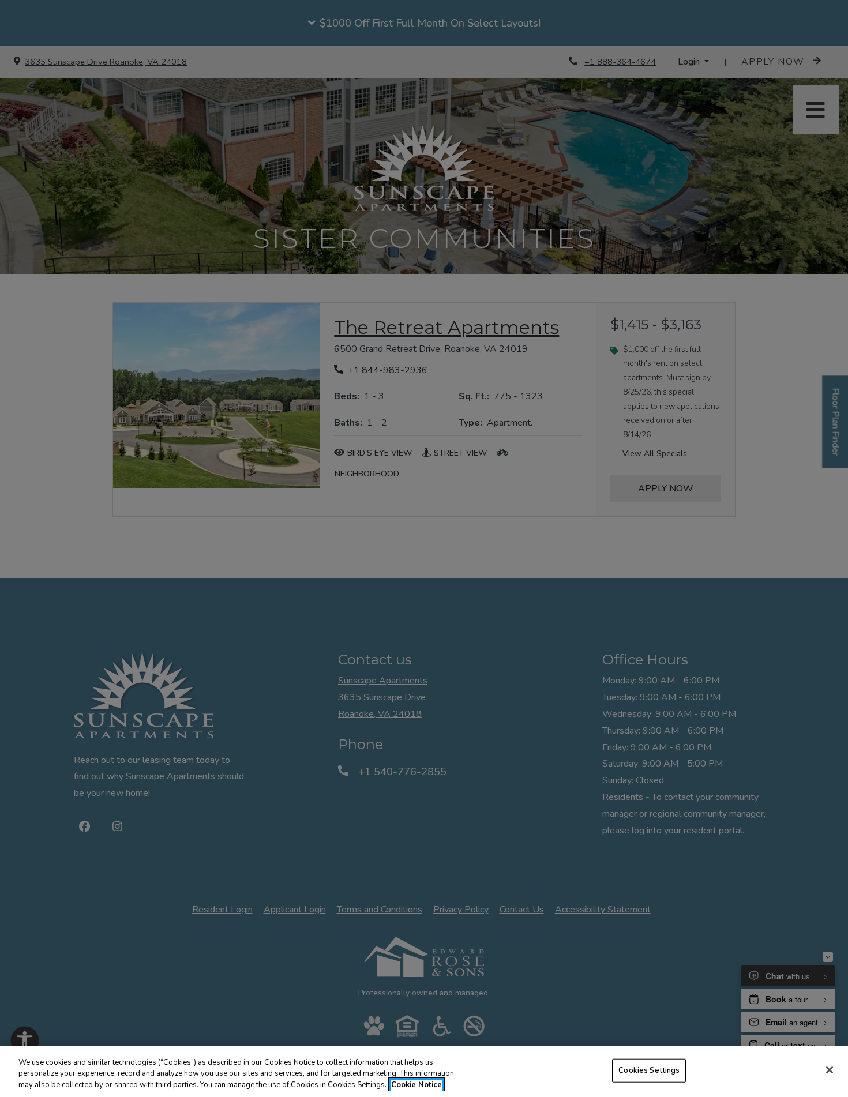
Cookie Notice (416, 1085)
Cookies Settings (649, 1070)
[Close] (829, 1070)
